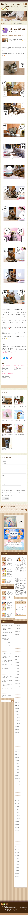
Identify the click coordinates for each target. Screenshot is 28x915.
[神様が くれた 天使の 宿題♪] (7, 418)
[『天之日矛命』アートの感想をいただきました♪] (4, 560)
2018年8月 (17, 824)
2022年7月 (17, 696)
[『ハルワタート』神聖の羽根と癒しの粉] (4, 565)
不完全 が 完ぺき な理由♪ (19, 434)
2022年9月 (17, 689)
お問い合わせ (7, 9)
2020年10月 (17, 754)
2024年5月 (17, 637)
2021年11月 (17, 720)
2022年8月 (17, 692)
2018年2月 (17, 836)
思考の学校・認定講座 (19, 590)
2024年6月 (17, 634)
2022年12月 (17, 680)
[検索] (24, 4)
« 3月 (16, 616)
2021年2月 (17, 745)
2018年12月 (17, 815)
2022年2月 (17, 711)
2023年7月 (17, 659)
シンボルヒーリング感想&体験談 (7, 681)
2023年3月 (17, 671)
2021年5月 (17, 735)
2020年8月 (17, 760)
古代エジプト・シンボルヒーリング (7, 657)
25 (16, 614)
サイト (3, 484)
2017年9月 (17, 852)
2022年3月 (17, 708)
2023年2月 (17, 674)
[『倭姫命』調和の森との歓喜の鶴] (4, 576)
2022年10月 (17, 686)
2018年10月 (17, 818)
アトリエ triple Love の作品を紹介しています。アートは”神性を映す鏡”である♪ (14, 908)
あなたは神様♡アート (6, 625)
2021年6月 (17, 732)
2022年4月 (17, 705)
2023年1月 (17, 677)
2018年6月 (17, 830)
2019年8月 (17, 791)
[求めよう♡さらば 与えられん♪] (19, 404)
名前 (3, 475)
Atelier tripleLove (4, 906)
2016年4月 (17, 882)
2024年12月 (17, 628)
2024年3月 (17, 640)
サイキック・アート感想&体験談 (7, 677)
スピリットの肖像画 (5, 642)
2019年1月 (17, 812)
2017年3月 (17, 870)
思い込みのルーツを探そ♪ (7, 406)
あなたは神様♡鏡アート (6, 632)
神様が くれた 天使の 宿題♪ (7, 420)
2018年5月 (17, 833)
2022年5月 (17, 702)
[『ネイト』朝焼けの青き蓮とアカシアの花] (4, 582)
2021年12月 (17, 717)
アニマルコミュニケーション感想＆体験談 (7, 672)
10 (25, 607)
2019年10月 (17, 784)
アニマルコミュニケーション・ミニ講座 (7, 639)
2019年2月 (17, 809)
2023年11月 (17, 647)
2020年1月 (17, 775)
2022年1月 (17, 714)
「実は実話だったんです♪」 (8, 352)
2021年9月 (17, 726)
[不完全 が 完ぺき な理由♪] (19, 433)
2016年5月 (17, 879)
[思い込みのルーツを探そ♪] (7, 404)
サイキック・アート (6, 653)
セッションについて (5, 645)
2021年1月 (17, 748)
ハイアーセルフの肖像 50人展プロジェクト (7, 661)
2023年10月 (17, 650)
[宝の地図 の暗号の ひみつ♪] (19, 418)
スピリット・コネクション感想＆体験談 (7, 685)
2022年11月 (17, 683)
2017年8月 (17, 855)
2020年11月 (17, 751)
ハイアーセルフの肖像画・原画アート (7, 629)
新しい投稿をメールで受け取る (8, 495)
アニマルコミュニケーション (7, 649)
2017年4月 (17, 867)
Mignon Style (6, 910)
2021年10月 (17, 723)
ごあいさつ (4, 635)
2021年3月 (17, 742)
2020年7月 (17, 763)
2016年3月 (17, 886)
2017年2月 (17, 873)
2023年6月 (17, 662)
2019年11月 (17, 781)
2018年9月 (17, 821)
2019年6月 (17, 797)
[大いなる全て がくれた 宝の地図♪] (7, 433)
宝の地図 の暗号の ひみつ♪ (19, 420)
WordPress (16, 910)
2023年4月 (17, 668)
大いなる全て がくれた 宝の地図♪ (7, 435)
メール (3, 480)
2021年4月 (17, 738)
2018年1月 (17, 840)
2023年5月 (17, 665)
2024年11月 (17, 631)
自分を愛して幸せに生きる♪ (7, 695)
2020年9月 (17, 757)
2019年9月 (17, 787)
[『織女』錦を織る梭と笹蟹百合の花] (4, 571)
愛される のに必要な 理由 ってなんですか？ (7, 449)
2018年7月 (17, 827)
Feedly (4, 9)
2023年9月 (17, 653)
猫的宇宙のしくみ (7, 35)
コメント (4, 463)
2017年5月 (17, 864)
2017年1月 (17, 876)
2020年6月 (17, 766)
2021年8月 (17, 729)
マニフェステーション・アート (7, 665)
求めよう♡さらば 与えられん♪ (20, 407)
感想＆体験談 (4, 668)
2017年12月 (17, 843)
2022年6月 (17, 699)
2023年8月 (17, 656)
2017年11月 (17, 846)
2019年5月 (17, 800)
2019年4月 (17, 803)
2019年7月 (17, 794)
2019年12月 (17, 778)
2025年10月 (17, 625)
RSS (2, 9)
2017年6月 (17, 861)
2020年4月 (17, 772)
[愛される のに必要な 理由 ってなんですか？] (7, 447)
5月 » (19, 616)
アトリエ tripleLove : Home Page (20, 584)
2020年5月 (17, 769)
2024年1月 (17, 643)
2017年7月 (17, 858)
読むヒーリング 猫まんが (17, 35)
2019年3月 (17, 806)
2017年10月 (17, 849)
